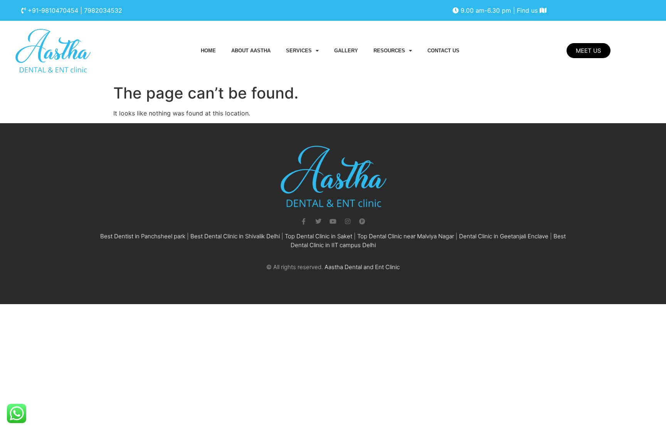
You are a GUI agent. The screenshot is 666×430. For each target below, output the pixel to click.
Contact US (443, 51)
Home (208, 51)
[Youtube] (333, 221)
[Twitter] (318, 221)
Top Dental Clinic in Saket (318, 236)
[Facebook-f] (304, 221)
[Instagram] (348, 221)
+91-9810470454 (53, 10)
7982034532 (103, 10)
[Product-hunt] (362, 221)
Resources (389, 51)
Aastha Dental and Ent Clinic (362, 267)
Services (299, 51)
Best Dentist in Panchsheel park (142, 236)
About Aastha (251, 51)
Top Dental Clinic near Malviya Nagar (405, 236)
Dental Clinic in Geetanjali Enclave (503, 236)
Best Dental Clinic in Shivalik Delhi (235, 236)
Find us (528, 10)
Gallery (346, 51)
